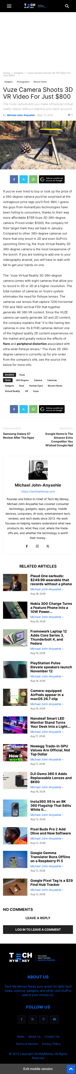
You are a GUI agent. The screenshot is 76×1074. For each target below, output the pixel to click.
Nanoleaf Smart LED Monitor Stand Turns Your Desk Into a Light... (50, 722)
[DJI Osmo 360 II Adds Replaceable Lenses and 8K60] (15, 781)
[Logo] (38, 965)
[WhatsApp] (33, 179)
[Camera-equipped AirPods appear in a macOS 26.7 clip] (15, 698)
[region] (38, 43)
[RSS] (33, 1019)
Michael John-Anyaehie (21, 115)
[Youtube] (54, 1019)
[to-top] (71, 1067)
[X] (23, 179)
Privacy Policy (51, 1043)
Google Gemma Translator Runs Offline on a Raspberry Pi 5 (50, 857)
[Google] (52, 179)
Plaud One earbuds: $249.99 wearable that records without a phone (51, 580)
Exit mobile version (38, 1069)
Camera (38, 380)
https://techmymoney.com (38, 491)
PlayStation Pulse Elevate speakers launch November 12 (51, 667)
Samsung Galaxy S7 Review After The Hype (18, 435)
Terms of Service (27, 1043)
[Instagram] (37, 546)
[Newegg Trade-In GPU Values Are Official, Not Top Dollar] (15, 753)
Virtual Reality (12, 391)
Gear (21, 385)
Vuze (22, 374)
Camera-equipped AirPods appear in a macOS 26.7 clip (47, 695)
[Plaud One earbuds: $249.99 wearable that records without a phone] (15, 583)
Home (6, 72)
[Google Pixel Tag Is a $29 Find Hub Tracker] (15, 888)
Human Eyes (36, 385)
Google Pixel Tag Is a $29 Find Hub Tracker (51, 883)
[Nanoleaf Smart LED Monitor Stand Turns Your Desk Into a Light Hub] (15, 725)
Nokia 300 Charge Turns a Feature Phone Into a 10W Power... (51, 608)
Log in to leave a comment (38, 929)
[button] (9, 6)
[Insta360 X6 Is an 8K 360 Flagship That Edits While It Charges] (15, 808)
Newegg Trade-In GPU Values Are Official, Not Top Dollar (50, 750)
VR (26, 391)
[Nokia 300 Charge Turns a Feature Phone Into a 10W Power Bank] (15, 611)
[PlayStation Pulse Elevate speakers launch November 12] (15, 670)
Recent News (40, 81)
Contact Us (52, 1036)
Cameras (52, 380)
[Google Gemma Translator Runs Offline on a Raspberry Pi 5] (15, 860)
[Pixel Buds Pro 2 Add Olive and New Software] (15, 836)
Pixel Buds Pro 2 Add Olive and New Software (50, 831)
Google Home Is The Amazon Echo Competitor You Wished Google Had (59, 439)
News (20, 1036)
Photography (23, 81)
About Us (34, 1036)
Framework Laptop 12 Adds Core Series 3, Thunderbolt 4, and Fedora (48, 637)
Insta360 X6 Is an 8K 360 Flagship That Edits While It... (50, 805)
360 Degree (22, 380)
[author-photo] (38, 479)
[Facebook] (14, 179)
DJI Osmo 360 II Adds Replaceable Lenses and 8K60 (51, 778)
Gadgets (18, 72)
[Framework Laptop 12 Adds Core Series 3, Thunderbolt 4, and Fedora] (15, 638)
